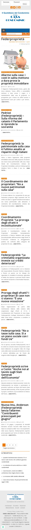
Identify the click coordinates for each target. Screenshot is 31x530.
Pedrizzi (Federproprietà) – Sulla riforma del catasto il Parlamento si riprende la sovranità (14, 120)
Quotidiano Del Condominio (9, 130)
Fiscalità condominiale (7, 140)
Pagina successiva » (9, 448)
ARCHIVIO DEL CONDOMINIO (8, 72)
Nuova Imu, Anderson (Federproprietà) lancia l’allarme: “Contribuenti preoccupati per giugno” (15, 412)
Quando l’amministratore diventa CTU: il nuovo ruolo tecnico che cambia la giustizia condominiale (14, 460)
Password (17, 2)
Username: (6, 2)
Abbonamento (10, 507)
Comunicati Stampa (6, 110)
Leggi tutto (5, 102)
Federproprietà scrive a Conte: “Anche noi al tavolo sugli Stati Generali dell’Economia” (15, 372)
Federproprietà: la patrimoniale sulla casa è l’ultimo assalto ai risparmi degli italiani (15, 148)
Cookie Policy (20, 511)
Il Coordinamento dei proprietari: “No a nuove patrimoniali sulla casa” (14, 186)
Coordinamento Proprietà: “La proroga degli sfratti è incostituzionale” (15, 221)
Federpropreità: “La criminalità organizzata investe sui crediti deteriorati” (15, 259)
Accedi (17, 507)
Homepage (8, 505)
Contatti (22, 507)
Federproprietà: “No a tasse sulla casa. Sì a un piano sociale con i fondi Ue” (15, 335)
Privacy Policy (11, 511)
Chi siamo (16, 505)
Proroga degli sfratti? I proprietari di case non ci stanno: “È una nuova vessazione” (15, 297)
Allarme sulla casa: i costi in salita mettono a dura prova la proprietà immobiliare (15, 79)
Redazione (4, 86)
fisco (21, 72)
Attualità (17, 72)
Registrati (23, 505)
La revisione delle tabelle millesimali (13, 476)
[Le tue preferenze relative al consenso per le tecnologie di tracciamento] (3, 527)
